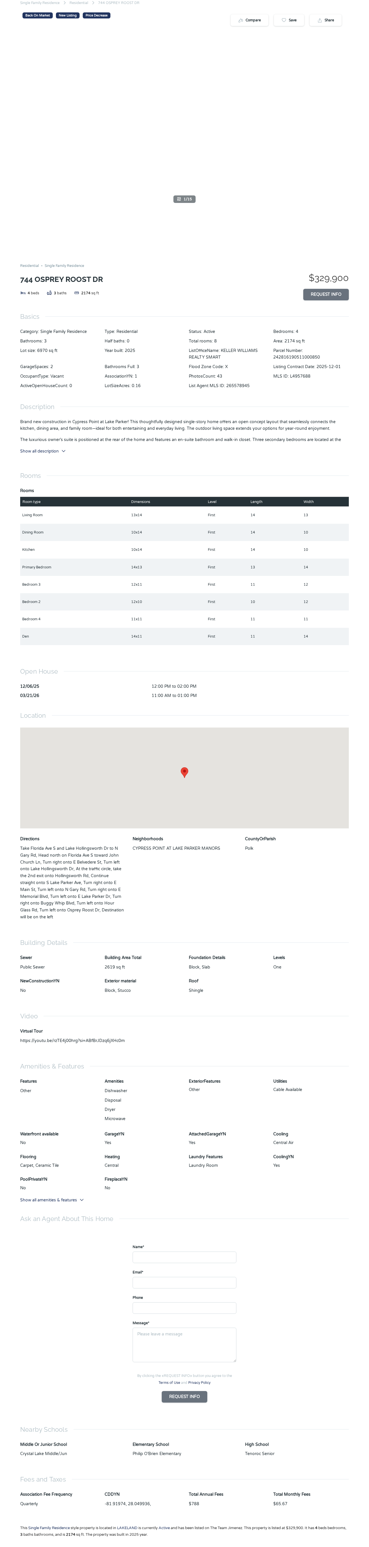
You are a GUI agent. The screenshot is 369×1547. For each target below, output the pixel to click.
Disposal (113, 1100)
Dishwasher (116, 1090)
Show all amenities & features (48, 1200)
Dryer (110, 1109)
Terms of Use (169, 1383)
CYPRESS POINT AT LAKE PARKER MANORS (176, 848)
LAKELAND (127, 1528)
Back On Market (37, 15)
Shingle (196, 990)
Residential (78, 3)
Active (209, 331)
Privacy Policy (199, 1383)
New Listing (68, 15)
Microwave (115, 1118)
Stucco (124, 990)
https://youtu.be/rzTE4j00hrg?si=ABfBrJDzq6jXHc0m (72, 1040)
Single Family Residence (40, 3)
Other (25, 1090)
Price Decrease (97, 15)
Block (110, 990)
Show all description (39, 451)
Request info (326, 294)
